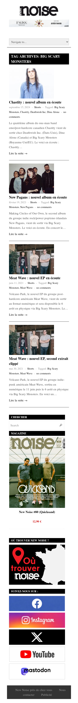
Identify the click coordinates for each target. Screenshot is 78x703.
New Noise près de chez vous (33, 690)
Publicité (46, 695)
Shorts (37, 107)
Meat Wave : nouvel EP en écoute (34, 277)
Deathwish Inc (38, 112)
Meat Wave (26, 287)
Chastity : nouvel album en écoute (35, 102)
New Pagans (26, 207)
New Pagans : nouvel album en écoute (38, 197)
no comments (44, 207)
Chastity (24, 112)
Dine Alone (53, 112)
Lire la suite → (18, 153)
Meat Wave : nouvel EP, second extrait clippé (38, 361)
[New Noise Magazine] (39, 14)
